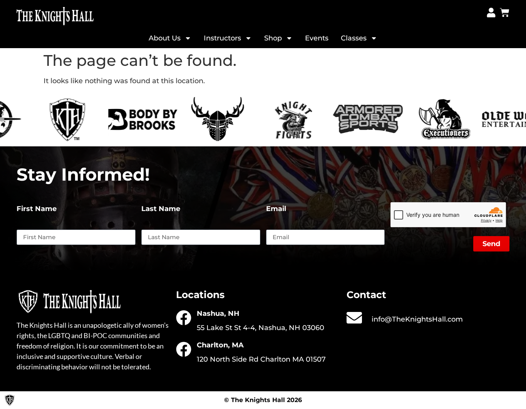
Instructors (222, 38)
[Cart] (504, 12)
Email (276, 209)
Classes (354, 38)
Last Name (160, 209)
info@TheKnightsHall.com (417, 319)
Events (316, 38)
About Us (165, 38)
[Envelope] (354, 317)
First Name (37, 209)
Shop (273, 38)
